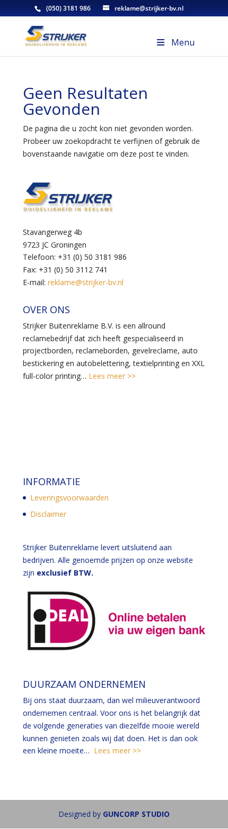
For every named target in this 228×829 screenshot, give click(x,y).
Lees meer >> (111, 376)
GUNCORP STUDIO (136, 814)
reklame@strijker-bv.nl (86, 282)
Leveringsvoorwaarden (69, 498)
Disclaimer (48, 514)
